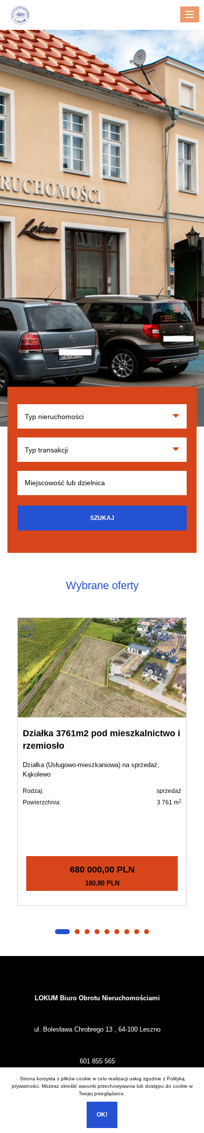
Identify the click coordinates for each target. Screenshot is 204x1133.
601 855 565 (97, 1061)
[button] (62, 932)
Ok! (102, 1114)
